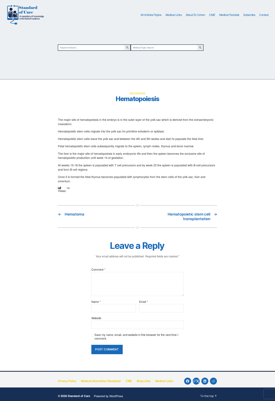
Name (96, 301)
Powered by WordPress (108, 396)
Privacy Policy (67, 381)
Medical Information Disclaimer (101, 381)
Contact (264, 15)
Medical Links (174, 15)
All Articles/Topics (151, 15)
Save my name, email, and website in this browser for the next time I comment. (136, 336)
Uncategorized (137, 93)
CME (212, 15)
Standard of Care (79, 396)
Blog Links (144, 381)
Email (143, 301)
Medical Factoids (229, 15)
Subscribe (249, 15)
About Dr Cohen (195, 15)
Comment (98, 269)
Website (96, 318)
